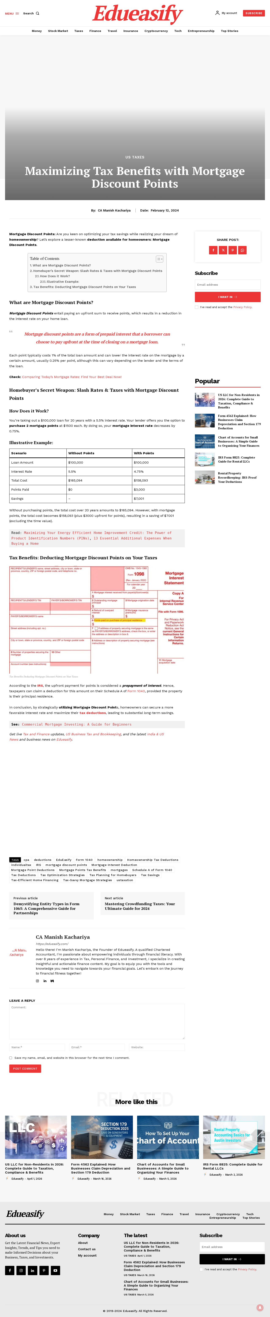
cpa (26, 859)
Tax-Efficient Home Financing (34, 880)
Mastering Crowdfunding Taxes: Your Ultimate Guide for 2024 (140, 906)
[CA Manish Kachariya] (19, 958)
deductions (42, 859)
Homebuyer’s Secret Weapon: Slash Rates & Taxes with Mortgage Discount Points (97, 271)
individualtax (21, 865)
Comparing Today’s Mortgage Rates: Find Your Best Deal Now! (72, 377)
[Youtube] (55, 1270)
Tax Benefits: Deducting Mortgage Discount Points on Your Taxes (84, 287)
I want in (225, 297)
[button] (32, 13)
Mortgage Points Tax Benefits (82, 870)
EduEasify (64, 859)
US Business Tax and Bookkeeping (93, 734)
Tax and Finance (36, 734)
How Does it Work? (55, 276)
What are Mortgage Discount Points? (62, 265)
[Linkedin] (44, 980)
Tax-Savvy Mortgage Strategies (87, 880)
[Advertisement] (97, 800)
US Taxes (135, 157)
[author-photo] (8, 1178)
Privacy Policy (242, 307)
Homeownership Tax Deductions (152, 859)
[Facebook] (213, 250)
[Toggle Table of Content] (157, 259)
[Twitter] (223, 250)
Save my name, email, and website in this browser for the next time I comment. (72, 1057)
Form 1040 (136, 691)
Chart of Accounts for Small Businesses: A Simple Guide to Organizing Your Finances (238, 441)
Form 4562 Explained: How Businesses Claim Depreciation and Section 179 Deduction (239, 422)
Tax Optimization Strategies (62, 875)
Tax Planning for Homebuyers (112, 875)
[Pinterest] (232, 250)
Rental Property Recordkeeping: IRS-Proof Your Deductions (237, 477)
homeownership (110, 859)
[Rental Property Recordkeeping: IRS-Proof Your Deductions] (205, 477)
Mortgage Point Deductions (33, 870)
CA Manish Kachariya (114, 210)
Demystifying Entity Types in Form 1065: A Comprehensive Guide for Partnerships (47, 908)
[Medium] (52, 980)
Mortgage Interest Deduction (114, 865)
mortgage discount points (66, 865)
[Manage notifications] (260, 1307)
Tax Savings (150, 875)
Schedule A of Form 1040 (152, 870)
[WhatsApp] (242, 250)
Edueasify (64, 739)
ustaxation (125, 880)
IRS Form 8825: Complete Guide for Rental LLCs (236, 459)
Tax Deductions (23, 875)
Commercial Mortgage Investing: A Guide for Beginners (77, 724)
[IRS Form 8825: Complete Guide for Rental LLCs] (205, 459)
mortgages (119, 870)
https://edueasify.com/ (52, 944)
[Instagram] (37, 980)
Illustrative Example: (63, 282)
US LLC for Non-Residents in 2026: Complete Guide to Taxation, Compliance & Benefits (239, 401)
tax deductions (92, 713)
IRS (39, 686)
